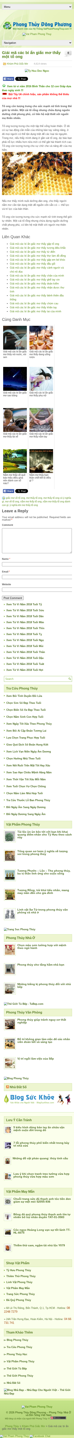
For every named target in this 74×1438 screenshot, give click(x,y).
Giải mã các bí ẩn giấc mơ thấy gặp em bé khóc (37, 259)
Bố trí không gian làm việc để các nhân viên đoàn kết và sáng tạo (43, 1040)
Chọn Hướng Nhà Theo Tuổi (23, 758)
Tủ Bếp (22, 1368)
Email (6, 571)
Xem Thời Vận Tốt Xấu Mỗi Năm (26, 779)
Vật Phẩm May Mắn (18, 1288)
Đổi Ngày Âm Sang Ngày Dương (26, 807)
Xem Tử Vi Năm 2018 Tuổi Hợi (24, 669)
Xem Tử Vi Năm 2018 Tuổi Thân (25, 652)
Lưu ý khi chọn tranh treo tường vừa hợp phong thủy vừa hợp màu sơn (41, 1175)
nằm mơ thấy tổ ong (31, 501)
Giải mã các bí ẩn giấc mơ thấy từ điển (32, 251)
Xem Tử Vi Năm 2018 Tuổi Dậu (25, 658)
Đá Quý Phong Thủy (18, 1300)
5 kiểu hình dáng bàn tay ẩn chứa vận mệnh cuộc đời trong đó (39, 1129)
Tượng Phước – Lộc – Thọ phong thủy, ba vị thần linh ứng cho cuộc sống (43, 872)
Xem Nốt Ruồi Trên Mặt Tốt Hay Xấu (28, 765)
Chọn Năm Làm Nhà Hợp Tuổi (24, 793)
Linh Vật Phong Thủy (19, 1282)
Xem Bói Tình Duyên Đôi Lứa (24, 695)
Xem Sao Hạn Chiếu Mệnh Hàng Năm (29, 772)
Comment (7, 525)
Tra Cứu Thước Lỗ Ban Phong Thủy (28, 800)
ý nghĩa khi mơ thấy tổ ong (24, 505)
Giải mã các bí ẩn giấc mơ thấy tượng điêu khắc (38, 247)
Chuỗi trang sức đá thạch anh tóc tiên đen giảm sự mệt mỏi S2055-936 (42, 1200)
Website (6, 584)
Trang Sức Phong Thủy (20, 1294)
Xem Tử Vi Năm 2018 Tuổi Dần (25, 616)
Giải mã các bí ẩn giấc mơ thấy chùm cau (34, 303)
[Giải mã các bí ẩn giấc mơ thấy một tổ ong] (37, 173)
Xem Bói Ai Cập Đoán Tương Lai (26, 730)
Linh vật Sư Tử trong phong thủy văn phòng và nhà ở (42, 911)
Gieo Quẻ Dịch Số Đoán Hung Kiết (27, 744)
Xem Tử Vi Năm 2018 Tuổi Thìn (25, 628)
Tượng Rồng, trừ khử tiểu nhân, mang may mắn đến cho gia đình (43, 892)
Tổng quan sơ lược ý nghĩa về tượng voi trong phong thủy (42, 853)
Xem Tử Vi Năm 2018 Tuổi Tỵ (24, 634)
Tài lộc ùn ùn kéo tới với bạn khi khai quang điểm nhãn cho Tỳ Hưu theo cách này (44, 834)
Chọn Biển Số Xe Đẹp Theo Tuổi (26, 709)
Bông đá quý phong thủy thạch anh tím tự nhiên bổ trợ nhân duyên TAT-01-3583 (41, 1216)
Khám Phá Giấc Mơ (17, 63)
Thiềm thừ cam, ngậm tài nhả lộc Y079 (39, 1245)
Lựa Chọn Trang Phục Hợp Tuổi (25, 737)
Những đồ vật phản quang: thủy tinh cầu (40, 1158)
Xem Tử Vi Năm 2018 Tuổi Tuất (25, 663)
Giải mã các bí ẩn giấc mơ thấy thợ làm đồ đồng (38, 255)
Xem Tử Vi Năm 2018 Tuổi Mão (25, 622)
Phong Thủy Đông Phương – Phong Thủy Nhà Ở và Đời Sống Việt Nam (43, 1414)
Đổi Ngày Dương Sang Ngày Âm (26, 814)
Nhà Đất (11, 1382)
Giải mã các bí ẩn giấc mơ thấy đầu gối (32, 263)
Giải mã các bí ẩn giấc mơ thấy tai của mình (35, 311)
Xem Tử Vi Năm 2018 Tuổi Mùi (24, 646)
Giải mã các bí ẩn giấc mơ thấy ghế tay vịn (35, 279)
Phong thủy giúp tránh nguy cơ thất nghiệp (41, 1021)
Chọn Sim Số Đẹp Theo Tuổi (23, 702)
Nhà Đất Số (18, 1087)
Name (6, 559)
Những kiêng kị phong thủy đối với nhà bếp (44, 985)
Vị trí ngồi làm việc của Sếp (35, 1058)
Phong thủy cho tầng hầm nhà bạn (40, 964)
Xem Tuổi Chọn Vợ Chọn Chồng (26, 786)
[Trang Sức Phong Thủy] (19, 929)
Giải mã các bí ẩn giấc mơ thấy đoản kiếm (34, 283)
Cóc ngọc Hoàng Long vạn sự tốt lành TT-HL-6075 (41, 1231)
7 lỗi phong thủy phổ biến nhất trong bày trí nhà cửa (41, 1144)
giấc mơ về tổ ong (15, 498)
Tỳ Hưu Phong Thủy (18, 1270)
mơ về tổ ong (12, 501)
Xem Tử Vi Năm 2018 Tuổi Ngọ (25, 640)
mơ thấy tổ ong (34, 498)
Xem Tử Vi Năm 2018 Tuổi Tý (24, 604)
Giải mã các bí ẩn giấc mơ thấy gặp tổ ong (34, 243)
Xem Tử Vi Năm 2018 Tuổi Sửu (25, 610)
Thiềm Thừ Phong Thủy (21, 1276)
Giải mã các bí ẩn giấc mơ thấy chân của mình (37, 275)
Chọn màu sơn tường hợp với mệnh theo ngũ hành (41, 947)
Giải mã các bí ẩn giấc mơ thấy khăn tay (33, 307)
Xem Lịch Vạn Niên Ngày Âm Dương (28, 751)
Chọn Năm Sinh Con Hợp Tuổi (24, 716)
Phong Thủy (20, 1339)
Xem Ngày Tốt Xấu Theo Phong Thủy (29, 723)
